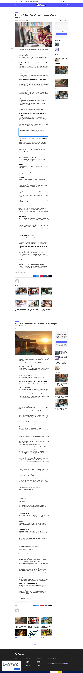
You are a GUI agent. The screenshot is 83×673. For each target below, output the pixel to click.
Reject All (11, 669)
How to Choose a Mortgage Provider (33, 310)
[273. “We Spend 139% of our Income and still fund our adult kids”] (33, 632)
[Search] (66, 5)
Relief (16, 12)
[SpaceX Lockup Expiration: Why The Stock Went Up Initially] (21, 632)
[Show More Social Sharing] (67, 20)
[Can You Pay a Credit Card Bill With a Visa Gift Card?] (21, 291)
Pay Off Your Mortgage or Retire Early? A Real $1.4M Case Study (33, 297)
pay (21, 272)
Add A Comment (33, 314)
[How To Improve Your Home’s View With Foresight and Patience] (33, 343)
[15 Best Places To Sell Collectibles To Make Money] (46, 632)
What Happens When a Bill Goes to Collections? (46, 310)
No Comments (22, 20)
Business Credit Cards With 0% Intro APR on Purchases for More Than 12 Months (62, 75)
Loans (16, 272)
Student (25, 272)
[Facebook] (12, 51)
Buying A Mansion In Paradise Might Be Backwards (46, 627)
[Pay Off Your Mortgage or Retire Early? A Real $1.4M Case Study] (33, 291)
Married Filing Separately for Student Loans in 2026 (63, 48)
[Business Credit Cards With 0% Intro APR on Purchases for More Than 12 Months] (61, 70)
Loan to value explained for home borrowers (45, 297)
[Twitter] (12, 53)
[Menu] (15, 4)
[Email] (12, 60)
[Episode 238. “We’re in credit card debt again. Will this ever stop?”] (57, 54)
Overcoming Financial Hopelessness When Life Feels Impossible (63, 44)
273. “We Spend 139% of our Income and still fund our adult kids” (33, 639)
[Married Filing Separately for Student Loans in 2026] (57, 49)
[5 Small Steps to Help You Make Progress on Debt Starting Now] (57, 59)
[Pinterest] (12, 57)
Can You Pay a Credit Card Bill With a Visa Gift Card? (20, 297)
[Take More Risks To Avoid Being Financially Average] (61, 83)
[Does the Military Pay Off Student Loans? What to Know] (33, 34)
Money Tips (29, 295)
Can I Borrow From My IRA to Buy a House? (20, 310)
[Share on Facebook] (62, 20)
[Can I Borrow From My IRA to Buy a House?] (21, 303)
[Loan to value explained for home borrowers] (46, 291)
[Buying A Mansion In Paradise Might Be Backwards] (46, 620)
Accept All (16, 669)
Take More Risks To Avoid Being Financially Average (27, 1)
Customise (5, 669)
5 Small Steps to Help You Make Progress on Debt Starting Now (63, 59)
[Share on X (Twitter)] (64, 20)
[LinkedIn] (12, 55)
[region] (11, 666)
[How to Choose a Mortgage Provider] (33, 303)
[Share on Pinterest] (65, 20)
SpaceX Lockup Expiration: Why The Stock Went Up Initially (20, 639)
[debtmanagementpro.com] (41, 5)
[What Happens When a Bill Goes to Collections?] (46, 303)
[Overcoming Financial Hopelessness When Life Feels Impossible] (57, 44)
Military (19, 272)
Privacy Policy (61, 36)
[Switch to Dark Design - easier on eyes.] (67, 4)
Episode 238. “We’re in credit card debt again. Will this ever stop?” (63, 54)
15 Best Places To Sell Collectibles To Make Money (46, 639)
